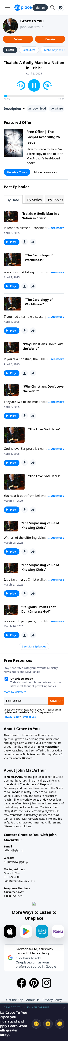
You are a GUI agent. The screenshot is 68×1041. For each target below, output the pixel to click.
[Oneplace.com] (23, 7)
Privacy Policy (52, 1000)
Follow (18, 39)
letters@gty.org (13, 850)
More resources (45, 172)
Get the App (14, 1000)
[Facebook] (21, 983)
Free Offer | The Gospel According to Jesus (43, 137)
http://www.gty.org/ (16, 861)
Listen (10, 50)
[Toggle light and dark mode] (60, 7)
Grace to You (32, 20)
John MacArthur (31, 27)
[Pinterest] (34, 983)
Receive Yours (17, 172)
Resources (29, 50)
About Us (32, 1000)
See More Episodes (34, 646)
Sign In (40, 7)
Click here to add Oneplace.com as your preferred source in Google (36, 962)
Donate (50, 39)
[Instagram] (46, 983)
